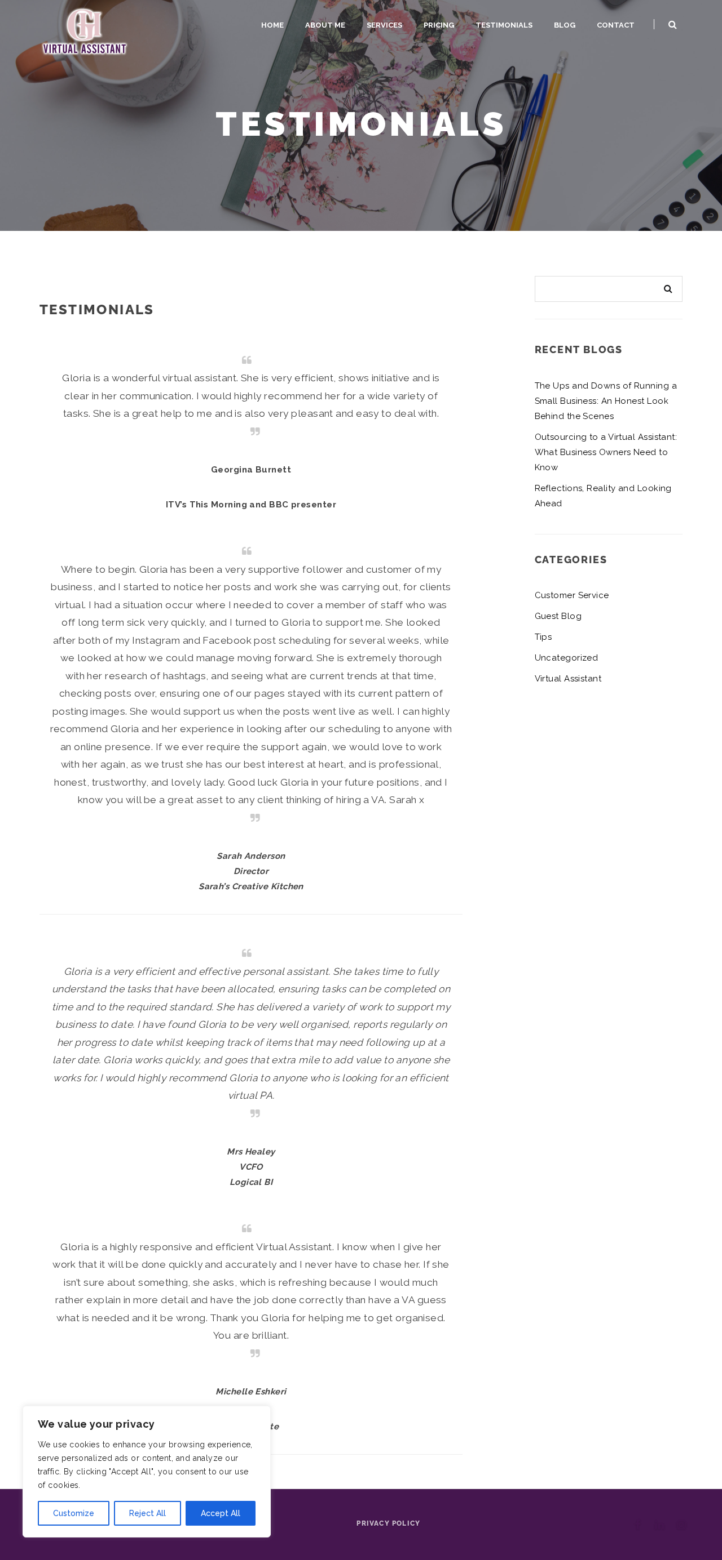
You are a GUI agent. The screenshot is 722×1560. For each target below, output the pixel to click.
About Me (325, 25)
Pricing (439, 25)
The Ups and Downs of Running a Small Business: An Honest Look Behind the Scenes (606, 401)
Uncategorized (566, 658)
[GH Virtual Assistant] (84, 30)
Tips (543, 637)
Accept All (220, 1513)
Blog (564, 25)
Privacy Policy (388, 1523)
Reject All (147, 1513)
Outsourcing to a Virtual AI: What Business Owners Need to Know (606, 452)
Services (384, 25)
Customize (73, 1513)
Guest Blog (558, 616)
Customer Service (572, 595)
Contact (616, 25)
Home (272, 25)
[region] (147, 1471)
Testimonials (504, 25)
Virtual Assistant (568, 679)
